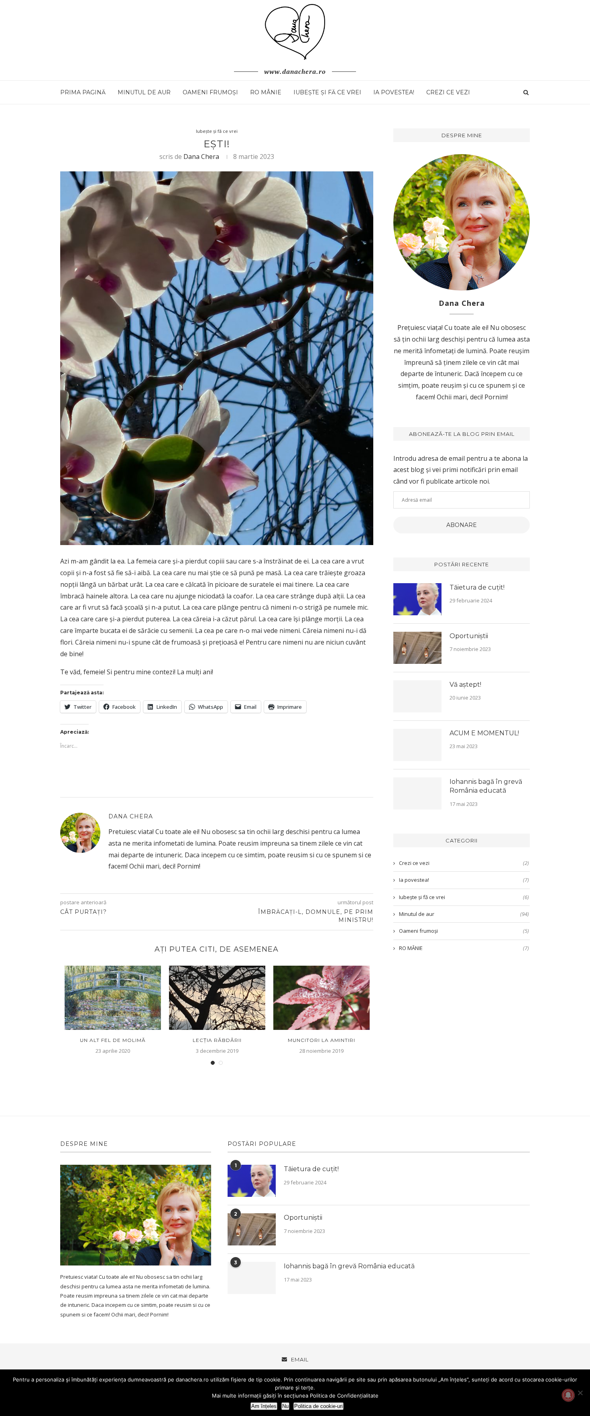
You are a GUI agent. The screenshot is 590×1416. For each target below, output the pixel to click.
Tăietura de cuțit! (477, 587)
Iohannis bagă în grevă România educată (486, 786)
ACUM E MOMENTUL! (484, 733)
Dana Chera (201, 156)
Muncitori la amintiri (321, 1040)
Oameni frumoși (210, 92)
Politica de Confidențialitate (344, 1395)
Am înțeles (264, 1406)
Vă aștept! (465, 684)
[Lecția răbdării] (217, 998)
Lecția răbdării (217, 1040)
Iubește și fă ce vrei (327, 92)
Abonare (461, 525)
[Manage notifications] (568, 1395)
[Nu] (580, 1393)
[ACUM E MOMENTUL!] (417, 745)
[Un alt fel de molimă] (113, 998)
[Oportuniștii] (417, 648)
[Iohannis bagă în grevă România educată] (417, 793)
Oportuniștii (469, 636)
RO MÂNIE (265, 92)
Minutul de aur (144, 92)
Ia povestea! (393, 92)
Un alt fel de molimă (113, 1040)
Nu (285, 1406)
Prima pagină (83, 92)
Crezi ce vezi (448, 92)
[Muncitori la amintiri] (321, 998)
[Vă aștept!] (417, 696)
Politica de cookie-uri (318, 1406)
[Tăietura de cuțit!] (417, 599)
